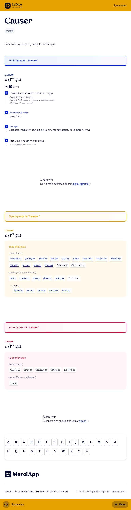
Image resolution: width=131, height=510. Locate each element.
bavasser (66, 290)
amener (26, 265)
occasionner (15, 258)
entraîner (14, 265)
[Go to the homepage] (13, 6)
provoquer (30, 258)
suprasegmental (81, 183)
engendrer (87, 258)
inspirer (37, 265)
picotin (82, 420)
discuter (47, 278)
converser (24, 278)
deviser (36, 278)
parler (13, 278)
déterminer (116, 258)
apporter (49, 265)
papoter (30, 290)
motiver (54, 258)
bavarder (18, 290)
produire (43, 258)
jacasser (41, 290)
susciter (65, 258)
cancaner (53, 290)
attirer (76, 258)
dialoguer (59, 278)
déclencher (101, 258)
